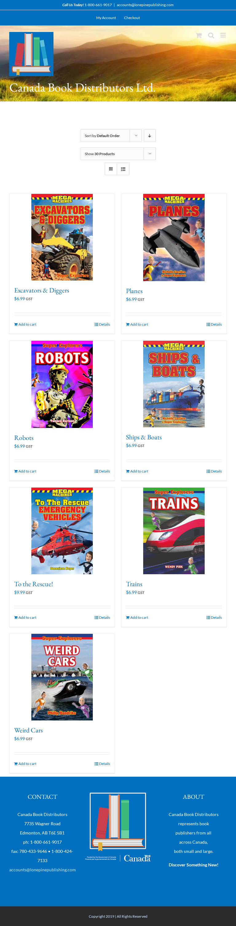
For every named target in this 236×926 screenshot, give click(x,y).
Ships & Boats (144, 437)
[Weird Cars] (62, 677)
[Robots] (62, 384)
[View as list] (123, 169)
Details (104, 324)
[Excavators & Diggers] (62, 237)
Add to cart (27, 324)
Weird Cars (28, 730)
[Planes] (173, 237)
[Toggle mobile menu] (223, 35)
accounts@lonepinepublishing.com (145, 4)
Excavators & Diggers (41, 290)
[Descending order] (150, 135)
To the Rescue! (33, 583)
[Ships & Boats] (173, 384)
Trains (134, 583)
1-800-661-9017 (98, 4)
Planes (134, 290)
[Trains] (173, 531)
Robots (23, 437)
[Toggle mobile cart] (199, 35)
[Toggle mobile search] (211, 35)
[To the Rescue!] (62, 531)
